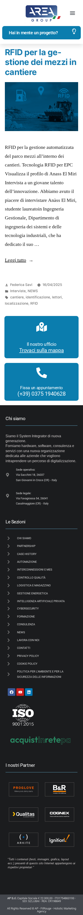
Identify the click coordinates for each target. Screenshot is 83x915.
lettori (57, 297)
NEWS (33, 291)
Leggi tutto (19, 260)
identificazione (38, 297)
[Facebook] (11, 692)
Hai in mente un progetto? (33, 32)
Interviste (18, 291)
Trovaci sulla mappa (41, 350)
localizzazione (16, 303)
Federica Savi (21, 285)
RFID (34, 303)
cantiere (17, 297)
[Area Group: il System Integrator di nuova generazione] (41, 13)
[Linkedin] (29, 692)
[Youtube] (20, 692)
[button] (72, 13)
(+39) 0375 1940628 (41, 394)
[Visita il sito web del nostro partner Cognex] (59, 815)
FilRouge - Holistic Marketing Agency (56, 910)
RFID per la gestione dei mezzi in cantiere (40, 62)
